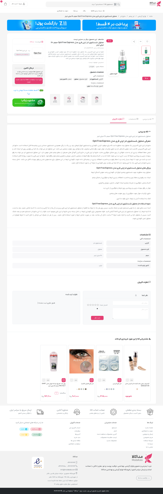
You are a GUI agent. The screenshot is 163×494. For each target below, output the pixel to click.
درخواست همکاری (74, 444)
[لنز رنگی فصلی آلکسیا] (81, 361)
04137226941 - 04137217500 (66, 466)
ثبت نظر (97, 318)
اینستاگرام (35, 429)
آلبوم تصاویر (113, 74)
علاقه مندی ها (75, 441)
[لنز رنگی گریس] (109, 361)
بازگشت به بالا (143, 478)
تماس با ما (149, 447)
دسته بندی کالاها (97, 11)
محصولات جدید (112, 441)
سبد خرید (77, 437)
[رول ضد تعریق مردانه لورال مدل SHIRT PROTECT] (54, 361)
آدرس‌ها (77, 434)
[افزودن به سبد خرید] (119, 380)
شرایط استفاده (148, 441)
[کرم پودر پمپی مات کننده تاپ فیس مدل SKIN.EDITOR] (137, 361)
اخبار (115, 431)
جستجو (114, 428)
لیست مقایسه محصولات (109, 437)
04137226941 (71, 462)
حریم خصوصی (148, 437)
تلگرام (23, 429)
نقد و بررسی (147, 119)
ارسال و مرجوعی (148, 434)
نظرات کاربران (117, 119)
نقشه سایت (149, 428)
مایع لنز (91, 66)
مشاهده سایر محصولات (22, 54)
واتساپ (35, 435)
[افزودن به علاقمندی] (127, 380)
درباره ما (150, 444)
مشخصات (132, 119)
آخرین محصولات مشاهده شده (107, 434)
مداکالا (32, 42)
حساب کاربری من (74, 428)
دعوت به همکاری (147, 431)
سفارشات (77, 431)
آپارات (23, 435)
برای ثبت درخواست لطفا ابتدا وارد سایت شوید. (29, 81)
